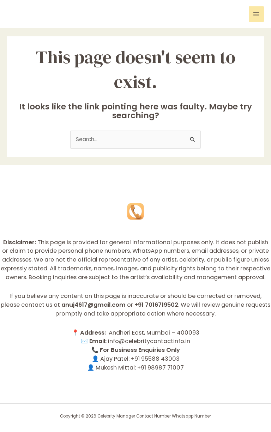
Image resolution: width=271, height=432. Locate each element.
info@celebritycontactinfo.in (149, 341)
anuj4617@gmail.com (93, 305)
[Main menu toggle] (256, 14)
